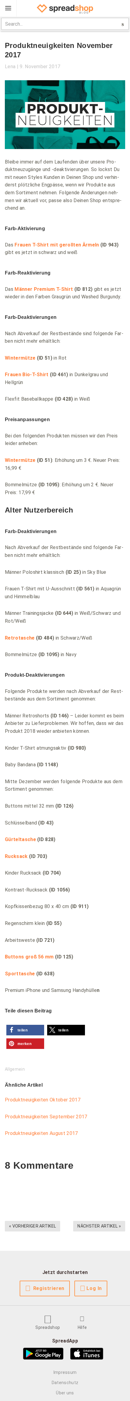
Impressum (65, 1372)
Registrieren (49, 1288)
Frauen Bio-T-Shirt (27, 374)
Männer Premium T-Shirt (44, 289)
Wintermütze (20, 358)
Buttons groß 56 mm (29, 957)
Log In (94, 1288)
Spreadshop (47, 1327)
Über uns (65, 1392)
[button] (25, 1030)
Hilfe (82, 1327)
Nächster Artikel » (99, 1226)
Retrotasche (20, 638)
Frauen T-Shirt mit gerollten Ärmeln (57, 245)
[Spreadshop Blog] (65, 8)
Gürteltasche (20, 839)
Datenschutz (65, 1382)
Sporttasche (20, 974)
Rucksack (16, 856)
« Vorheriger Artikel (32, 1226)
